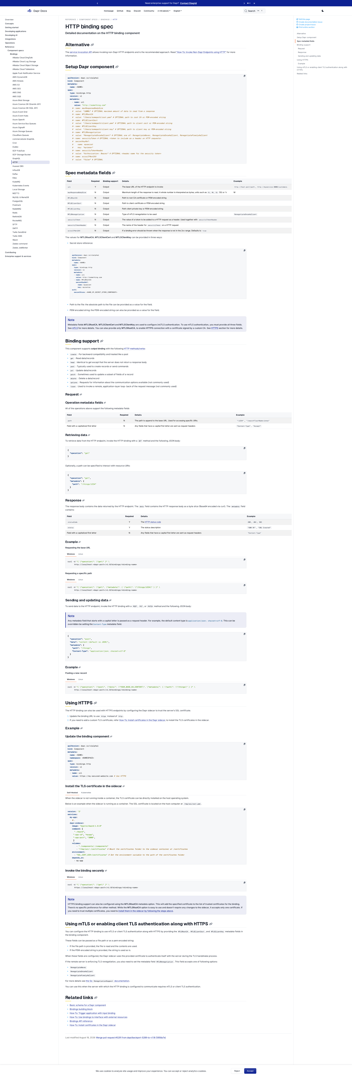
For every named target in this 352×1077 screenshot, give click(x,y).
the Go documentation (107, 981)
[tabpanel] (155, 562)
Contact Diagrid (188, 3)
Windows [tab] (71, 554)
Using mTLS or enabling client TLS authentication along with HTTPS (322, 68)
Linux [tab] (80, 554)
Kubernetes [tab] (86, 793)
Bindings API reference (81, 1021)
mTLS (75, 328)
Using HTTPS (302, 60)
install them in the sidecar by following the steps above (145, 911)
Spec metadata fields (305, 41)
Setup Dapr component (306, 37)
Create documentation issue (310, 22)
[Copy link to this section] (92, 45)
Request (301, 49)
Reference (70, 20)
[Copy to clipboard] (244, 75)
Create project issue (307, 25)
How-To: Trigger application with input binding (92, 1013)
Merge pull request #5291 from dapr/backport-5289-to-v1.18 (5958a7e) (131, 1037)
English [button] (177, 11)
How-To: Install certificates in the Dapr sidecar (142, 720)
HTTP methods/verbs (134, 348)
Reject (237, 1071)
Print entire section (306, 27)
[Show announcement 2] (249, 3)
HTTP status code (153, 522)
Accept (250, 1071)
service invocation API (81, 52)
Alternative (301, 34)
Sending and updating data (309, 56)
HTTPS (214, 328)
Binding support (303, 45)
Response (302, 52)
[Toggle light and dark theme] (322, 10)
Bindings (105, 20)
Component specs (88, 20)
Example (301, 64)
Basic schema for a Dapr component (88, 1005)
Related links (302, 74)
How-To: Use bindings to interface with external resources (98, 1017)
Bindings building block (81, 1009)
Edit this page (304, 19)
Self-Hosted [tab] (72, 793)
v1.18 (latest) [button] (163, 11)
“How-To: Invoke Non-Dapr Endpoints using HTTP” (201, 52)
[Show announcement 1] (247, 3)
